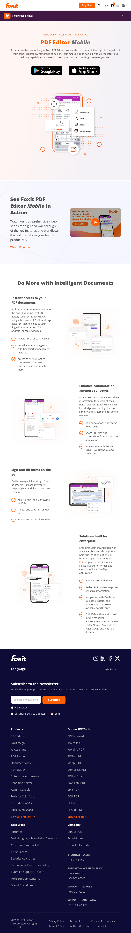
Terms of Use (77, 921)
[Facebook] (110, 658)
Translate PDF (76, 783)
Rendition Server (21, 783)
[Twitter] (117, 658)
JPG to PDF (74, 743)
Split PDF (73, 789)
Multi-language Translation (33, 838)
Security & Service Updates (30, 713)
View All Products (21, 816)
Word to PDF (76, 749)
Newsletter (21, 707)
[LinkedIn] (103, 658)
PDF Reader (18, 756)
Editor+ (83, 562)
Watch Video (18, 247)
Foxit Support (24, 878)
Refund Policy (56, 926)
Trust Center (19, 852)
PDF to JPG (74, 756)
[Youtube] (96, 658)
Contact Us (75, 832)
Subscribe (54, 699)
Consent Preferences (103, 921)
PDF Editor (18, 736)
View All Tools (76, 816)
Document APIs (21, 763)
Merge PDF (75, 763)
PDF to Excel (75, 776)
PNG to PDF (75, 810)
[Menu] (123, 16)
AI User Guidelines (80, 926)
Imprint (102, 926)
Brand (22, 885)
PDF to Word (76, 736)
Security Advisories (23, 858)
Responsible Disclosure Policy (30, 865)
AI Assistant (18, 749)
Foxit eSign (18, 743)
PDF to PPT (75, 803)
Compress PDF (77, 770)
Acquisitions (75, 838)
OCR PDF (73, 796)
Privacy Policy (56, 921)
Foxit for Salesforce (23, 796)
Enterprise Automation (25, 776)
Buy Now (87, 5)
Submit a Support (26, 872)
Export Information (80, 845)
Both (57, 713)
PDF (16, 770)
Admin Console (20, 789)
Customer (24, 845)
